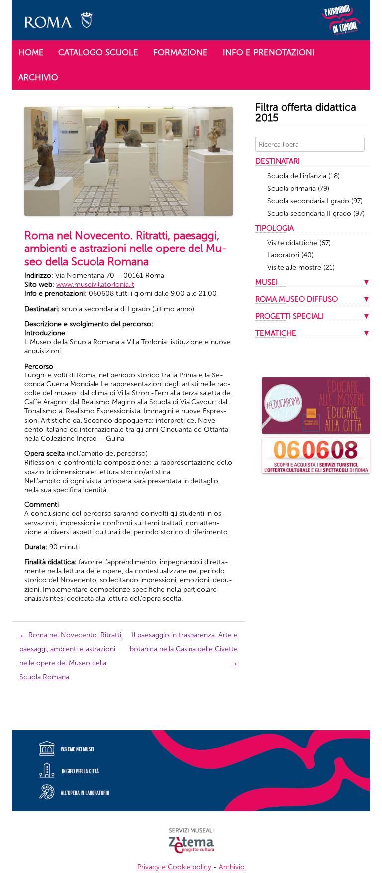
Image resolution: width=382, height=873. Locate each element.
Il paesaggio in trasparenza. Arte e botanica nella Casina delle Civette (184, 649)
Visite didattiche (299, 243)
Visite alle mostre (301, 267)
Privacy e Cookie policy (174, 867)
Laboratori (290, 255)
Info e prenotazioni (269, 52)
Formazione (180, 52)
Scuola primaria (298, 188)
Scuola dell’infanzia (303, 176)
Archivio (38, 77)
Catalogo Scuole (98, 52)
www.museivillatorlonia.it (95, 284)
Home (31, 52)
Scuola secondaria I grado (315, 201)
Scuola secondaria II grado (316, 213)
